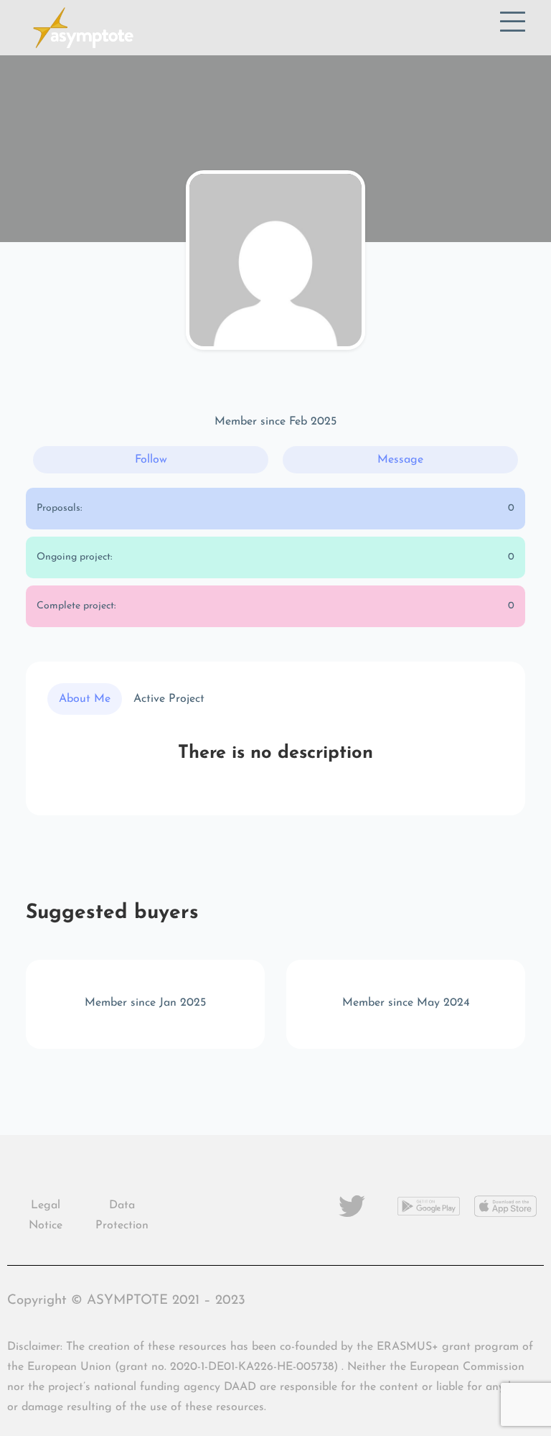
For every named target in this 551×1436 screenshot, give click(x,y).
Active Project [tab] (168, 699)
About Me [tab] (84, 699)
